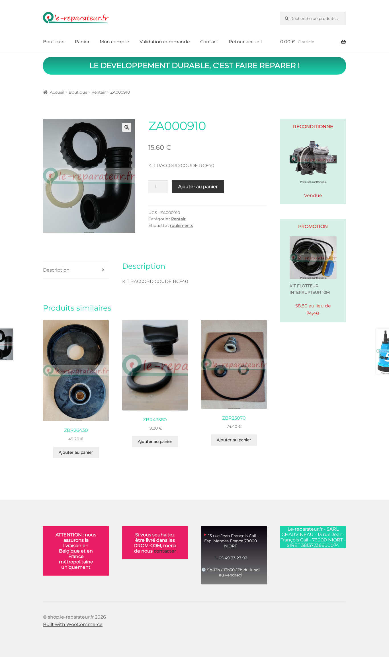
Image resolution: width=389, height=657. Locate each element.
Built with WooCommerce (73, 624)
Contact (209, 41)
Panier (82, 41)
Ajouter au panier (198, 186)
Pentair (98, 92)
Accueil (57, 92)
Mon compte (114, 41)
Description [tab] (56, 270)
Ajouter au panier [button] (76, 452)
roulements (181, 225)
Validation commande (165, 41)
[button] (126, 127)
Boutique (54, 41)
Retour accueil (245, 41)
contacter (165, 551)
